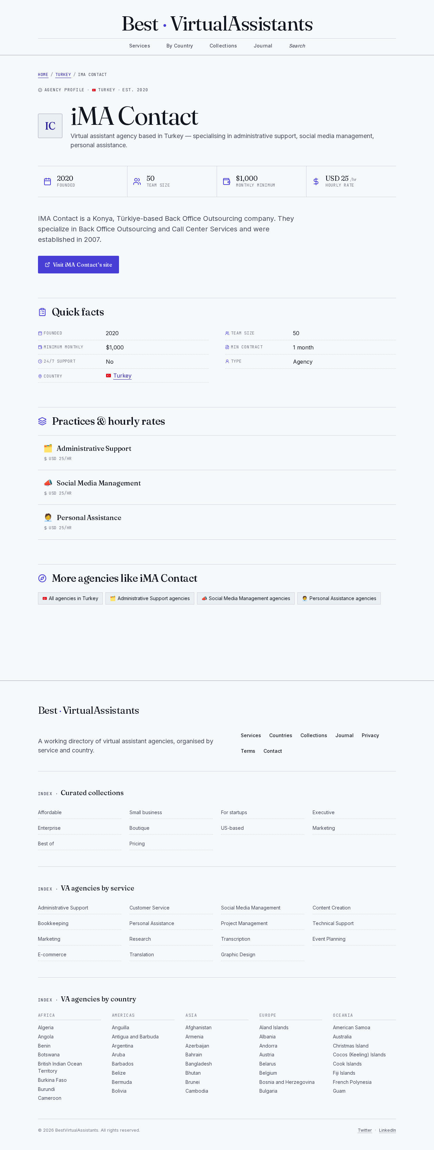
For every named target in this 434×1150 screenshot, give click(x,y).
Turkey (63, 74)
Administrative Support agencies (150, 598)
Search (297, 46)
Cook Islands (347, 1064)
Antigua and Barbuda (135, 1036)
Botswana (49, 1054)
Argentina (122, 1046)
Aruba (118, 1054)
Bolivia (119, 1091)
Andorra (268, 1046)
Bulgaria (268, 1091)
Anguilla (120, 1027)
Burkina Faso (52, 1080)
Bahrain (193, 1054)
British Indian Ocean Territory (60, 1067)
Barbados (123, 1064)
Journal (263, 46)
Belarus (267, 1064)
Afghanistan (198, 1027)
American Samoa (351, 1027)
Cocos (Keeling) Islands (359, 1054)
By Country (179, 46)
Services (139, 46)
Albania (267, 1036)
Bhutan (193, 1073)
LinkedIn (387, 1130)
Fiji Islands (344, 1073)
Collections (223, 46)
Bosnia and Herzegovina (287, 1082)
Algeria (46, 1027)
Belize (119, 1073)
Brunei (192, 1082)
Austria (266, 1054)
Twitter (365, 1130)
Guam (339, 1091)
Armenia (194, 1036)
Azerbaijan (197, 1046)
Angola (46, 1036)
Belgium (268, 1073)
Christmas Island (351, 1046)
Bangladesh (198, 1064)
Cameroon (49, 1098)
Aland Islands (274, 1027)
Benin (44, 1046)
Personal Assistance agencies (339, 598)
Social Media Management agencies (246, 598)
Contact (272, 751)
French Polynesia (352, 1082)
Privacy (370, 735)
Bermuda (122, 1082)
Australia (342, 1036)
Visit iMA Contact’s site (82, 264)
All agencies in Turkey (73, 598)
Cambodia (196, 1091)
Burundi (46, 1089)
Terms (248, 751)
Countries (280, 735)
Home (43, 74)
